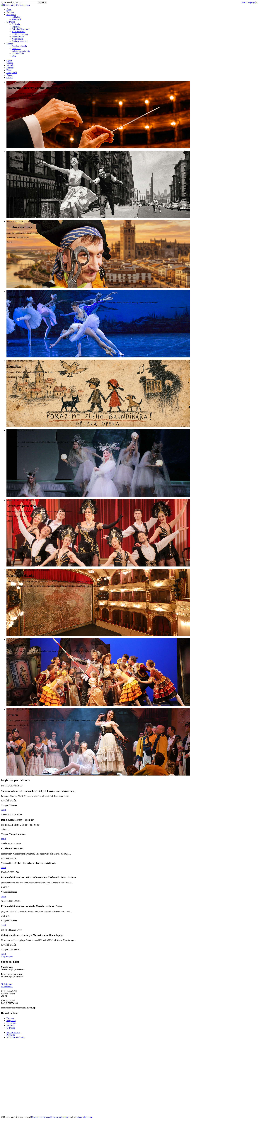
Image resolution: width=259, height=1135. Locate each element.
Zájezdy (9, 75)
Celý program (7, 956)
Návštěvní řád (18, 53)
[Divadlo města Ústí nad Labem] (15, 5)
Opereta (9, 63)
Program (10, 1018)
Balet (8, 70)
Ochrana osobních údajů (41, 1117)
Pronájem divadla (19, 46)
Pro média (16, 48)
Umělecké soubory (20, 34)
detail (3, 810)
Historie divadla (18, 31)
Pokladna (16, 17)
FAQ (14, 56)
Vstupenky (11, 1023)
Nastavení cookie (60, 1117)
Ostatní (9, 77)
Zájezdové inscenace (21, 29)
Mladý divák (11, 72)
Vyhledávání (6, 2)
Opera (9, 60)
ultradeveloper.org (84, 1117)
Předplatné (16, 19)
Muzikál (9, 65)
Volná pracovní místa (21, 51)
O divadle (16, 24)
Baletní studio (18, 36)
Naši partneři (17, 39)
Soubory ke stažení (20, 41)
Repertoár (16, 27)
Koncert (9, 68)
